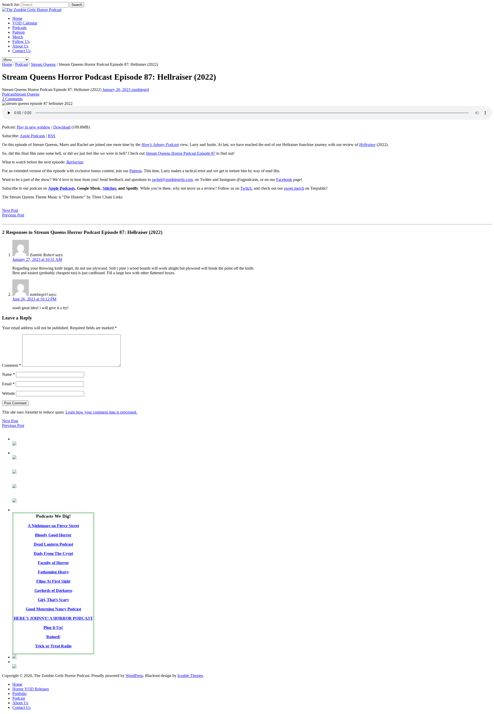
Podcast (21, 64)
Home (17, 18)
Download (61, 127)
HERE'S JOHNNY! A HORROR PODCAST (53, 618)
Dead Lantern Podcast (53, 544)
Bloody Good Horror (53, 535)
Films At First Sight (53, 581)
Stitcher (109, 188)
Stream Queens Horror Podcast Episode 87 (180, 153)
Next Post (10, 210)
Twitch (246, 188)
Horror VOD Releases (30, 689)
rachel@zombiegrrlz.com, (173, 179)
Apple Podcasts (32, 136)
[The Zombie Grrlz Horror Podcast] (31, 9)
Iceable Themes (190, 675)
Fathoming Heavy (53, 572)
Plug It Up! (53, 627)
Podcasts (19, 27)
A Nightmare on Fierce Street (53, 526)
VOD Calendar (24, 23)
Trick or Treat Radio (53, 646)
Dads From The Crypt (53, 553)
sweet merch (294, 188)
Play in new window (33, 127)
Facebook (284, 179)
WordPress (134, 675)
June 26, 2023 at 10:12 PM (34, 299)
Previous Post (13, 215)
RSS (51, 136)
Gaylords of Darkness (53, 590)
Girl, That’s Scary (53, 600)
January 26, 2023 (116, 89)
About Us (20, 46)
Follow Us (21, 41)
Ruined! (53, 637)
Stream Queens (43, 64)
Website (8, 393)
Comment (11, 365)
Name (8, 374)
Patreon (18, 32)
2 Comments (12, 99)
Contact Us (21, 51)
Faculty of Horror (53, 563)
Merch (17, 37)
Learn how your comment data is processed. (101, 412)
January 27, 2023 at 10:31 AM (37, 259)
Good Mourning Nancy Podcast (53, 609)
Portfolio (19, 693)
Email (8, 384)
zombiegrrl (140, 89)
